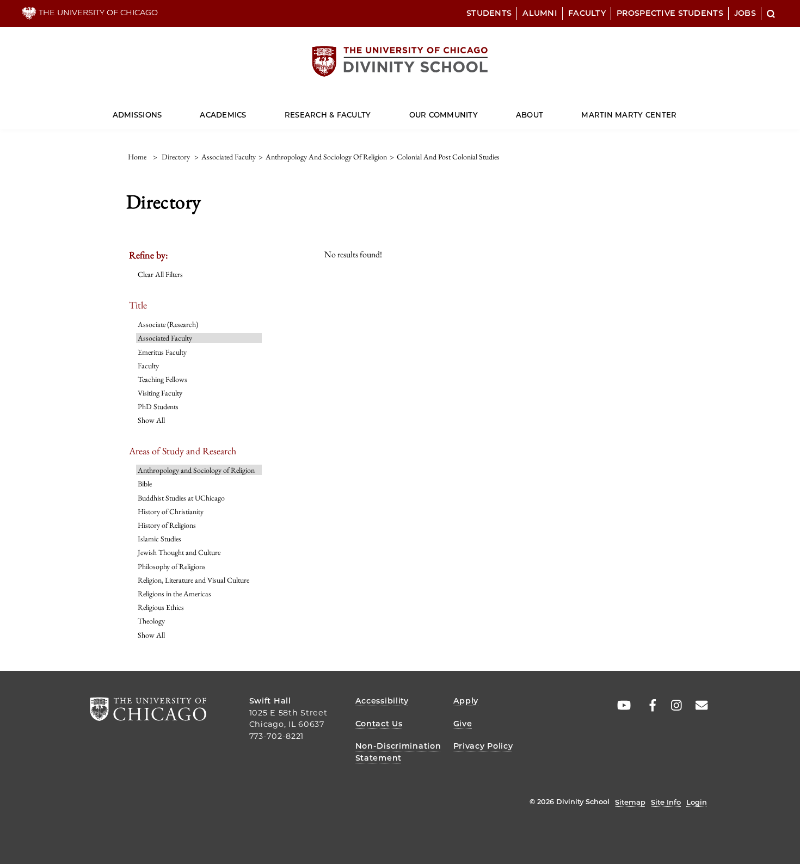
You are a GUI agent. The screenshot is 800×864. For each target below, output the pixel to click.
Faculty (587, 13)
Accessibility (382, 701)
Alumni (539, 13)
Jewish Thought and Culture (179, 552)
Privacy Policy (483, 746)
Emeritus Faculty (162, 352)
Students (489, 13)
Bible (145, 484)
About (529, 114)
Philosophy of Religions (172, 566)
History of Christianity (171, 511)
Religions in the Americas (174, 593)
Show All (151, 420)
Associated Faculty (165, 338)
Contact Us (379, 724)
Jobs (745, 13)
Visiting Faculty (160, 393)
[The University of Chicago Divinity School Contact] (698, 706)
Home (137, 157)
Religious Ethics (161, 607)
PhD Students (158, 406)
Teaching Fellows (162, 379)
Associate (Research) (168, 324)
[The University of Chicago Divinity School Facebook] (647, 706)
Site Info (666, 802)
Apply (466, 701)
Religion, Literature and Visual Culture (193, 580)
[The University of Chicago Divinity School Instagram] (673, 706)
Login (696, 802)
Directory (176, 157)
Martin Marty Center (628, 114)
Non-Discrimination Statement (398, 752)
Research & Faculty (328, 114)
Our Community (443, 114)
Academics (223, 114)
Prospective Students (670, 13)
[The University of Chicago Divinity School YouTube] (621, 706)
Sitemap (630, 802)
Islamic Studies (159, 539)
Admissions (137, 114)
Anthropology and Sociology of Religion (196, 470)
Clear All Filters (160, 274)
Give (462, 724)
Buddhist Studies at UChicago (181, 498)
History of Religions (167, 525)
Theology (151, 621)
